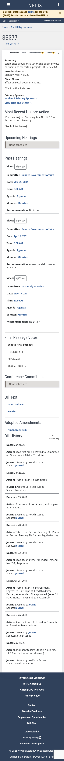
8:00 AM (18, 189)
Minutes (23, 203)
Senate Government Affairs (38, 175)
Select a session (10, 21)
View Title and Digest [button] (17, 103)
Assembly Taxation (33, 286)
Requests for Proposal (32, 743)
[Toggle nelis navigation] (8, 4)
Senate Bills (12, 44)
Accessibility (32, 731)
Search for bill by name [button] (16, 27)
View (22, 166)
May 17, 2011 (21, 293)
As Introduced (16, 404)
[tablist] (32, 361)
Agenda (21, 196)
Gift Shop (32, 723)
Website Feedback (32, 711)
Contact (32, 705)
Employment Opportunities (32, 717)
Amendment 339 (17, 430)
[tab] (14, 52)
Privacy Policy (31, 737)
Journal (19, 465)
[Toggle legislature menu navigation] (58, 4)
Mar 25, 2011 (21, 182)
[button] (21, 98)
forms (31, 11)
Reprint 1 (13, 411)
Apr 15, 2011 (21, 236)
